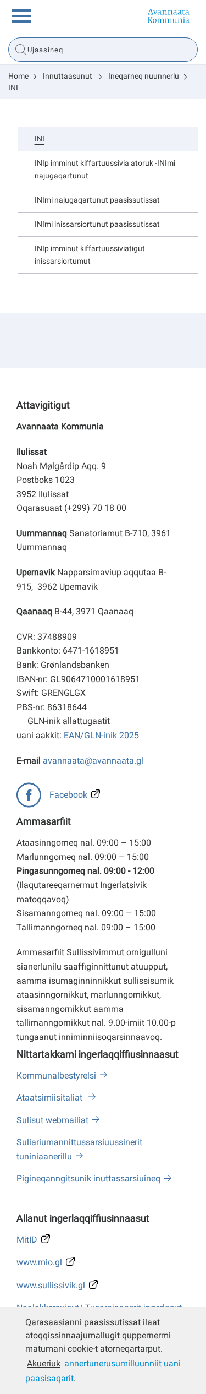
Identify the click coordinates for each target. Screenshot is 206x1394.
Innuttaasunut (68, 76)
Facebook (68, 794)
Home (18, 76)
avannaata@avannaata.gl (93, 760)
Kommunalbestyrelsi (56, 1075)
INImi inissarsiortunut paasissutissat (97, 224)
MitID (26, 1239)
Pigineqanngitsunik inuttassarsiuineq (88, 1178)
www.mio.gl (39, 1262)
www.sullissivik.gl (50, 1285)
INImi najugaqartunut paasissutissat (97, 200)
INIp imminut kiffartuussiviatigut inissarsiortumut (90, 255)
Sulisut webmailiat (52, 1120)
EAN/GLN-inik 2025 (101, 735)
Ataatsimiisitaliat (50, 1097)
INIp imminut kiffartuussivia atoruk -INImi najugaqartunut (105, 170)
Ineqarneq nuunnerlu (143, 76)
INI (13, 87)
